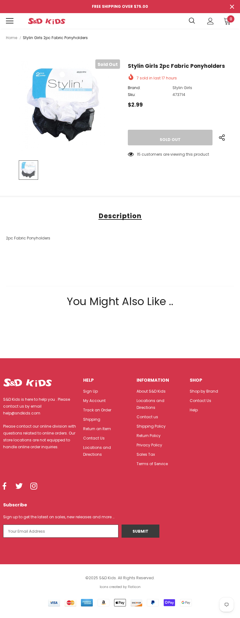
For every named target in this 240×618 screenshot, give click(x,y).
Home (11, 37)
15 (139, 154)
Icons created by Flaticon (120, 587)
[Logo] (46, 21)
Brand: (134, 87)
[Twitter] (19, 486)
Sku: (132, 94)
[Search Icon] (192, 21)
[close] (232, 6)
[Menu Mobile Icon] (9, 21)
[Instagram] (33, 486)
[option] (63, 105)
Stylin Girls (182, 87)
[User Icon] (210, 21)
